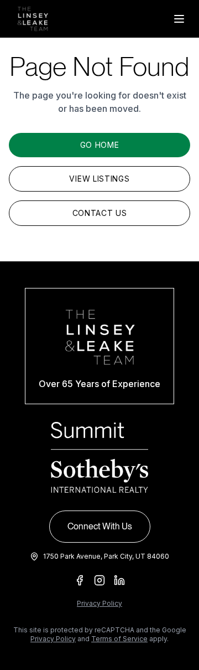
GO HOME (99, 145)
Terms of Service (119, 639)
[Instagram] (99, 580)
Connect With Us (99, 526)
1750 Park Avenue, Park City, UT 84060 (106, 556)
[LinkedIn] (119, 580)
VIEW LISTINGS (99, 178)
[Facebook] (79, 580)
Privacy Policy (99, 603)
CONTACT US (99, 213)
